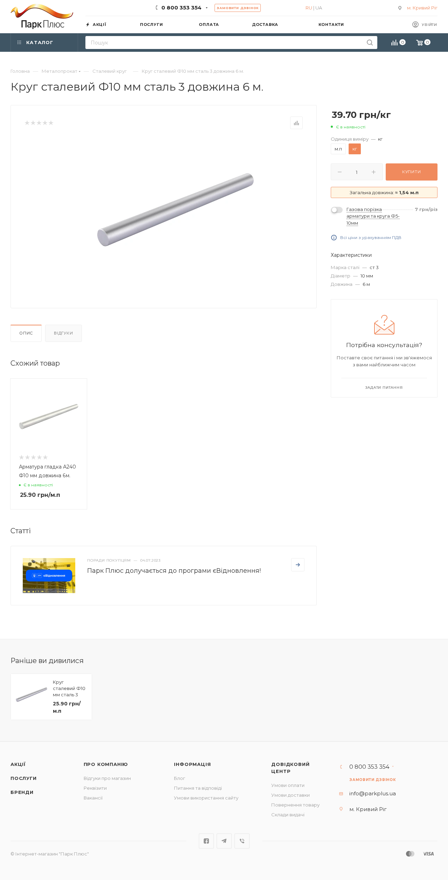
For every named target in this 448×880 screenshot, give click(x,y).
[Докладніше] (297, 564)
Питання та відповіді (198, 788)
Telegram (224, 841)
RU (309, 7)
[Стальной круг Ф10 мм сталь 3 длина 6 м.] (175, 209)
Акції (18, 764)
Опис (26, 333)
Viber (242, 841)
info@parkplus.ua (372, 793)
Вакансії (93, 798)
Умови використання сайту (206, 798)
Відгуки (63, 333)
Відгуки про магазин (107, 778)
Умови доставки (290, 795)
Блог (179, 778)
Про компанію (106, 764)
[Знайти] (369, 42)
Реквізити (95, 788)
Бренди (22, 792)
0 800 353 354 (181, 7)
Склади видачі (287, 814)
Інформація (192, 764)
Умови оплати (287, 785)
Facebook (206, 841)
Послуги (23, 778)
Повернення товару (295, 805)
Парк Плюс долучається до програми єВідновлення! (174, 571)
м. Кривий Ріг (422, 7)
